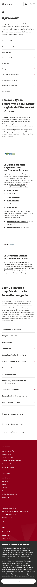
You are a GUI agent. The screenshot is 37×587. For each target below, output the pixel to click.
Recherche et (10, 494)
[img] (7, 3)
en (21, 3)
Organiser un (10, 521)
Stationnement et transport (14, 511)
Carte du (8, 514)
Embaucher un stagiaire (12, 461)
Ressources (9, 464)
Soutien (8, 467)
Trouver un (8, 457)
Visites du (8, 508)
